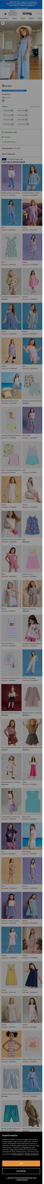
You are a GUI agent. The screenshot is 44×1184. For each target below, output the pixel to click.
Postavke (21, 1171)
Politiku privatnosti (32, 1154)
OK (21, 1163)
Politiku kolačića (18, 1154)
